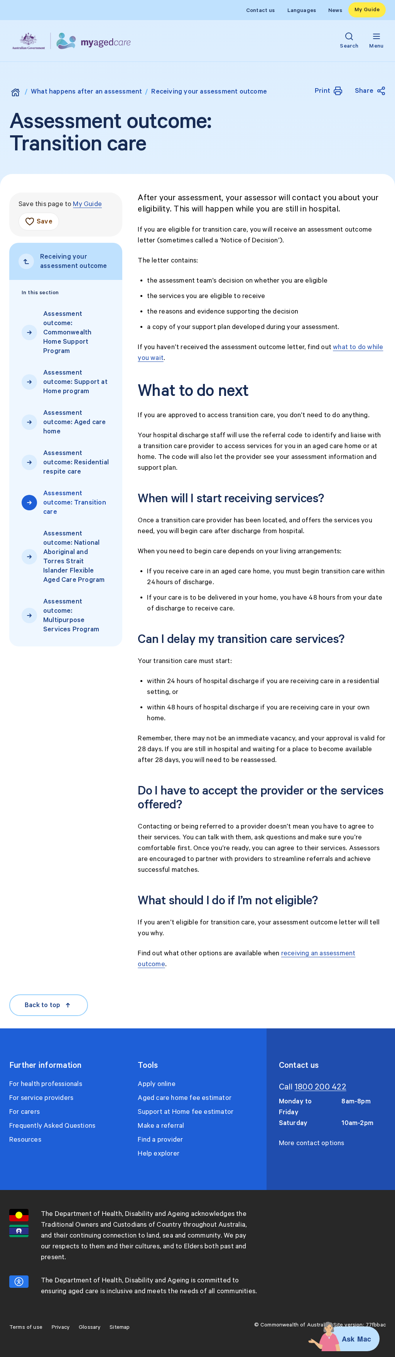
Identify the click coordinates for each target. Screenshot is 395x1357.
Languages (301, 10)
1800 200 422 (320, 1087)
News (335, 10)
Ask (348, 1339)
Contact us (260, 10)
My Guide (367, 10)
